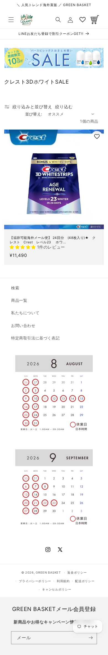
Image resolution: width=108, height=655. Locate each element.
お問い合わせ (23, 325)
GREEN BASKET (48, 572)
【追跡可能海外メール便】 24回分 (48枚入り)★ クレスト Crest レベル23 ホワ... (53, 240)
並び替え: (33, 114)
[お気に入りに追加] (96, 136)
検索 (15, 287)
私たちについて (25, 312)
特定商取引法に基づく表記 (35, 338)
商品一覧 (19, 300)
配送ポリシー (84, 581)
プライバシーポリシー (35, 581)
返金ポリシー (77, 572)
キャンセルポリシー (56, 589)
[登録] (90, 637)
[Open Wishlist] (82, 20)
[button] (11, 20)
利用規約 (63, 581)
